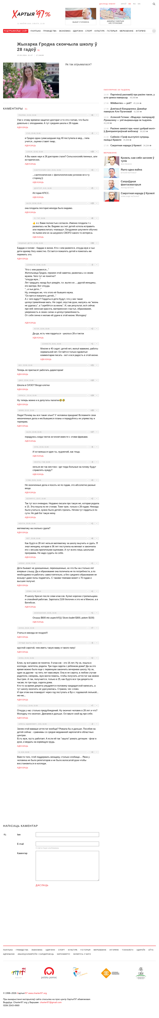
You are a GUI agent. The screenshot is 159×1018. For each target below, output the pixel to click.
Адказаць (22, 127)
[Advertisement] (51, 798)
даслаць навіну (107, 4)
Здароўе (140, 950)
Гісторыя (112, 31)
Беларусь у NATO (82, 954)
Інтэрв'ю (141, 31)
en (139, 4)
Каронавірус (63, 954)
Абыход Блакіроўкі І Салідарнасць (36, 954)
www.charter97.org (37, 993)
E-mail (20, 844)
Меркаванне (127, 31)
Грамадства (50, 31)
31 (38, 50)
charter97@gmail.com (51, 1002)
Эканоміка (64, 31)
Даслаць (42, 885)
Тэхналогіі (127, 950)
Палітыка (36, 31)
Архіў (123, 4)
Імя (18, 834)
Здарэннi (78, 31)
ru (134, 4)
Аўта (150, 950)
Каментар (22, 853)
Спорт (88, 31)
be (130, 4)
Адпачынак (9, 954)
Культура (100, 31)
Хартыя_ (31, 14)
